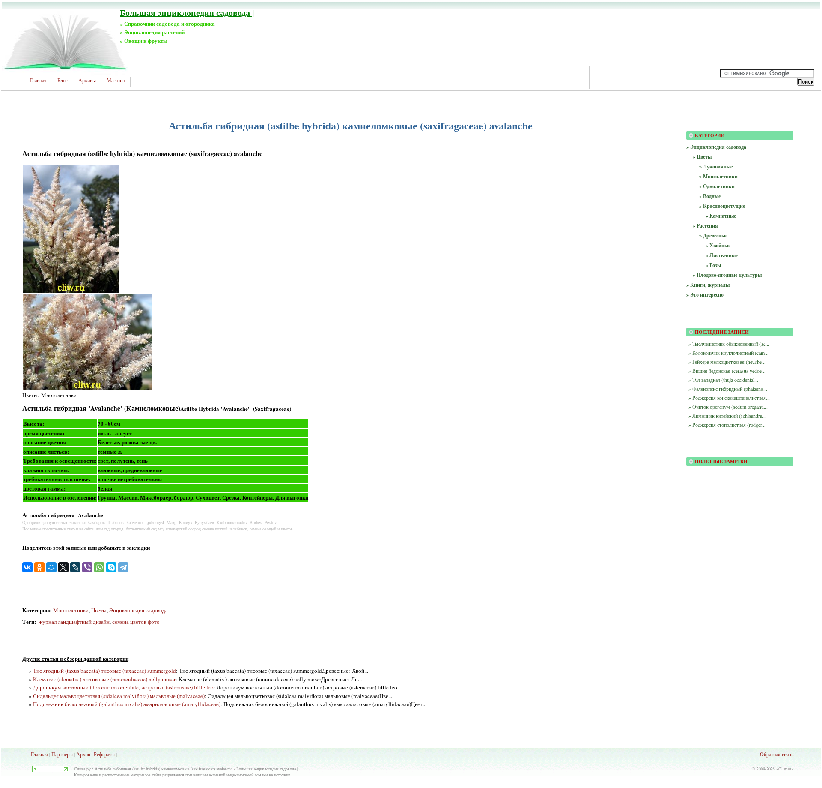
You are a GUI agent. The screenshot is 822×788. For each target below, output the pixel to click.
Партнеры (62, 754)
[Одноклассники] (39, 567)
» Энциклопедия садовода (716, 146)
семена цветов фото (136, 622)
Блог (62, 81)
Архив (83, 754)
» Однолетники (717, 186)
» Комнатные (721, 215)
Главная (38, 81)
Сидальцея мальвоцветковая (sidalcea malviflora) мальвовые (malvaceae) (119, 696)
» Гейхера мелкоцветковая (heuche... (726, 361)
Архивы (87, 81)
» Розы (713, 265)
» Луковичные (716, 166)
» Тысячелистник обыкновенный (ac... (728, 343)
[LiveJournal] (75, 567)
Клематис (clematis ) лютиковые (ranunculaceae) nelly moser (104, 679)
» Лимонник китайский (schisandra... (727, 415)
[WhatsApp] (99, 567)
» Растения (705, 225)
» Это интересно (705, 294)
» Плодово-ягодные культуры (727, 275)
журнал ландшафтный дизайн (73, 622)
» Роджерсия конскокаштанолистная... (729, 397)
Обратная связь (776, 754)
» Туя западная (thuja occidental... (723, 379)
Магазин (116, 81)
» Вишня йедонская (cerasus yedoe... (726, 370)
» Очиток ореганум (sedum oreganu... (728, 406)
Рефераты (104, 754)
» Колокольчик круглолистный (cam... (728, 352)
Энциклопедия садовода (138, 610)
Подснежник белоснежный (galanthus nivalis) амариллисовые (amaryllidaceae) (126, 704)
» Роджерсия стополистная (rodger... (726, 424)
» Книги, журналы (708, 284)
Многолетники (71, 610)
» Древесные (713, 235)
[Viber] (87, 567)
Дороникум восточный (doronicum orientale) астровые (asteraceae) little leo (123, 687)
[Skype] (111, 567)
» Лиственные (722, 255)
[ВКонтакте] (27, 567)
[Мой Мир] (51, 567)
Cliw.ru (784, 769)
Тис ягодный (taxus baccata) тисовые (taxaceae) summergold (104, 670)
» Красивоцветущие (722, 206)
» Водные (710, 196)
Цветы (99, 610)
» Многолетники (718, 176)
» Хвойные (718, 245)
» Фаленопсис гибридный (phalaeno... (727, 388)
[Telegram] (123, 567)
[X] (63, 567)
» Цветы (702, 156)
